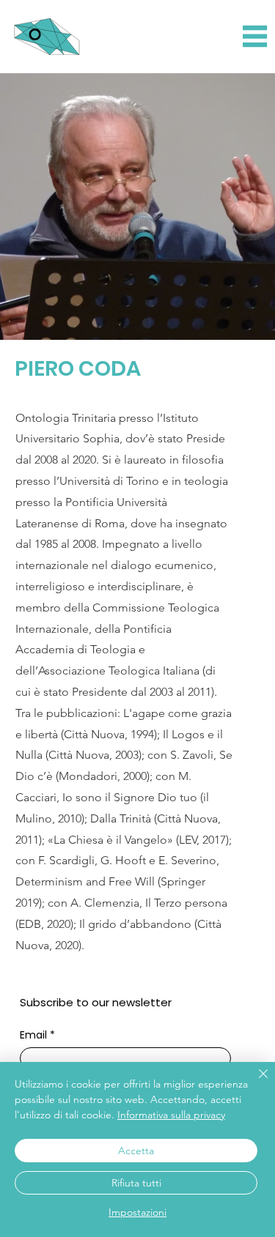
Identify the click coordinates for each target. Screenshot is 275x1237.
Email (37, 1035)
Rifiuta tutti (136, 1182)
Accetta (136, 1150)
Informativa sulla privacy (171, 1114)
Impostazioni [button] (137, 1212)
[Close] (254, 1082)
